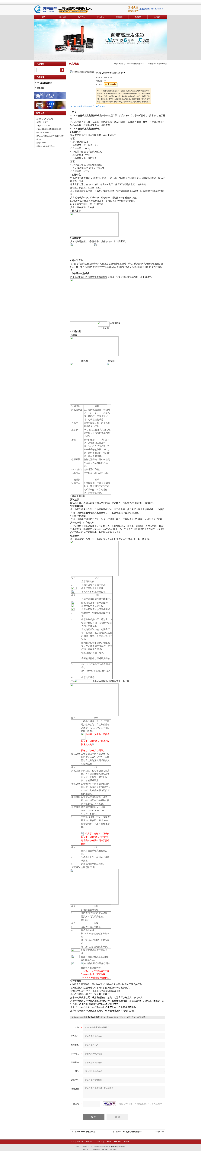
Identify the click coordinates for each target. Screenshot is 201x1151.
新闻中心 (81, 17)
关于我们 (62, 17)
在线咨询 (138, 17)
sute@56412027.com (48, 146)
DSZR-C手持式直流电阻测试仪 (130, 1132)
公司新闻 (89, 1142)
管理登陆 (121, 1146)
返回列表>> (159, 1132)
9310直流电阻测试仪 (135, 64)
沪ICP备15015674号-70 (110, 1149)
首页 (43, 17)
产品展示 (100, 17)
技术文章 (119, 17)
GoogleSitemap (113, 1146)
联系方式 (40, 113)
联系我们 (157, 17)
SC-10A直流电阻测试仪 (86, 1132)
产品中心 (122, 64)
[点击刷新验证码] (109, 1103)
